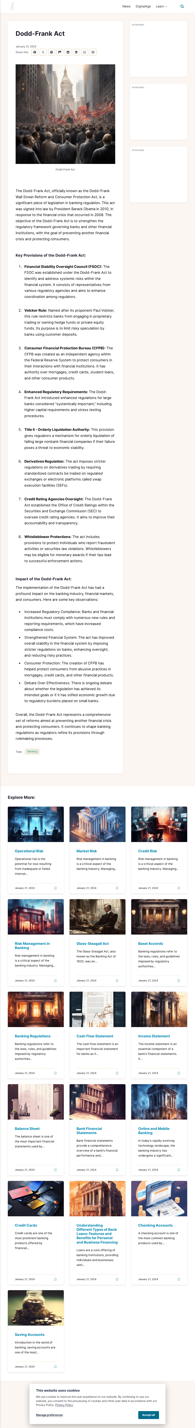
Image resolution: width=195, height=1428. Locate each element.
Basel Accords (150, 943)
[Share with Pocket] (93, 52)
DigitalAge (143, 6)
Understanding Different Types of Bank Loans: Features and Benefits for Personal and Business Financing (97, 1233)
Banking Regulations (32, 1036)
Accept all (148, 1415)
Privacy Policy (64, 1404)
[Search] (182, 6)
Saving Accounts (29, 1334)
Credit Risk (147, 851)
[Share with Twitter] (43, 52)
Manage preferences (49, 1415)
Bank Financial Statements (89, 1130)
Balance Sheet (27, 1128)
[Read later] (55, 888)
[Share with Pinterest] (51, 52)
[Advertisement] (158, 51)
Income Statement (154, 1036)
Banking (32, 751)
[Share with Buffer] (76, 52)
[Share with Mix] (59, 52)
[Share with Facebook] (34, 52)
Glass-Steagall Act (93, 943)
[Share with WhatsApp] (84, 52)
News (126, 6)
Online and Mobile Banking (153, 1130)
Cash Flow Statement (95, 1036)
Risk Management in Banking (32, 945)
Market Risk (87, 851)
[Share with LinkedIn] (68, 52)
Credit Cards (26, 1225)
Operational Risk (29, 851)
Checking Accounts (155, 1225)
